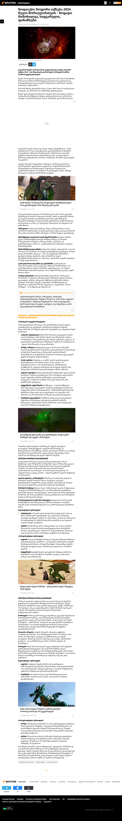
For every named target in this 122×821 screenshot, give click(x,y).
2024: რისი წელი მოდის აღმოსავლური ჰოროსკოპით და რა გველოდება (40, 710)
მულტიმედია (116, 782)
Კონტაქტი (20, 799)
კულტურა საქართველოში (86, 782)
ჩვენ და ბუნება (40, 762)
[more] (72, 209)
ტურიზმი (100, 782)
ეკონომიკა (61, 782)
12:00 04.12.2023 (22, 24)
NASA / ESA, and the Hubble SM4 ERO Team (30, 60)
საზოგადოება (71, 782)
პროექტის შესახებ (8, 799)
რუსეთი (107, 782)
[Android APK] (7, 808)
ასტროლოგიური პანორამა (26, 762)
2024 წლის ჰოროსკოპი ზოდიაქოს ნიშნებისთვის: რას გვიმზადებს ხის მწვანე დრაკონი (45, 204)
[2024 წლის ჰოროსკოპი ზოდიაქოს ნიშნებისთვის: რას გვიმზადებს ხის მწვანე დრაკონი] (46, 188)
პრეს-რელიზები (54, 799)
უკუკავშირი (47, 801)
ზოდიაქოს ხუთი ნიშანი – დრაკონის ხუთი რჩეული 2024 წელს (46, 587)
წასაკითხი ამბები (52, 762)
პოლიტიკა (53, 782)
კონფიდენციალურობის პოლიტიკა (78, 799)
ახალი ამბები (34, 782)
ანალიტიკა (44, 782)
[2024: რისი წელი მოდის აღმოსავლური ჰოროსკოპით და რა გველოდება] (46, 694)
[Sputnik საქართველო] (9, 4)
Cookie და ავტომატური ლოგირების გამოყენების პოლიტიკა (21, 801)
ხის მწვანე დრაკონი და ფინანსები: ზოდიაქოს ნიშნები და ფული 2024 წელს (44, 436)
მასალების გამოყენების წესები (36, 799)
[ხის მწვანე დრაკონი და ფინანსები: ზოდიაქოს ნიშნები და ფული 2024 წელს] (46, 420)
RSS (63, 799)
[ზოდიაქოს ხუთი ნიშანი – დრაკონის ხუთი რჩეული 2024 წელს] (46, 572)
